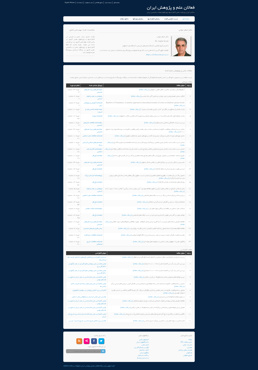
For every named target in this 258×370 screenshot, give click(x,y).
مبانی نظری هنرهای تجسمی (93, 228)
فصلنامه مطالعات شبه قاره (93, 235)
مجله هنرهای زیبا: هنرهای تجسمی (93, 91)
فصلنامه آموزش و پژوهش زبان (93, 104)
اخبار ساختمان (144, 350)
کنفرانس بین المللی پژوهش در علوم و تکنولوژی (89, 290)
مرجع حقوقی (187, 355)
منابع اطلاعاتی (99, 2)
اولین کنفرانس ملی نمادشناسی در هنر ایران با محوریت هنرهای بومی (87, 278)
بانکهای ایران (144, 352)
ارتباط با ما (80, 2)
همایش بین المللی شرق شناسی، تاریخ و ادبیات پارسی (87, 320)
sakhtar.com (67, 365)
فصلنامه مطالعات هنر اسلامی (92, 135)
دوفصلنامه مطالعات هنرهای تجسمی (92, 124)
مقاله (190, 339)
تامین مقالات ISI (186, 342)
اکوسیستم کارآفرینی (141, 347)
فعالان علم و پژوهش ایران (171, 7)
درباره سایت (108, 2)
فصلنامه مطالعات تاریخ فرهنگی (94, 243)
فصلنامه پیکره (97, 116)
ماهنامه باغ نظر (97, 155)
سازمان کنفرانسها (154, 19)
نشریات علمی (187, 344)
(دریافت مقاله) (144, 89)
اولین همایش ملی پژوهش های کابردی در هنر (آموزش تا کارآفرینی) (87, 265)
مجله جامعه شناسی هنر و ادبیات (93, 110)
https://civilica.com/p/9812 (157, 54)
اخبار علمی (145, 344)
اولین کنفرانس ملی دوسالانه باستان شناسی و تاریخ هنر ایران (87, 315)
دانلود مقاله (124, 19)
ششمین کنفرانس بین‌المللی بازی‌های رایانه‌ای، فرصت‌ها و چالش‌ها (87, 258)
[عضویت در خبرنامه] (103, 351)
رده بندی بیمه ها (143, 358)
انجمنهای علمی (144, 339)
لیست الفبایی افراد (171, 19)
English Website (70, 2)
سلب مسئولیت (89, 2)
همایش (189, 347)
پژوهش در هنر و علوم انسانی (94, 97)
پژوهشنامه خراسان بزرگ (93, 175)
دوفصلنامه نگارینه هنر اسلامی (94, 150)
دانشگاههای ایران (142, 342)
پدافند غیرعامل (143, 355)
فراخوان (189, 352)
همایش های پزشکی (185, 350)
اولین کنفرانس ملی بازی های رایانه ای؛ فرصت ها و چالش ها (88, 285)
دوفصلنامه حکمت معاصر (93, 208)
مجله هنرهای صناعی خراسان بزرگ (92, 143)
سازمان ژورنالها (138, 19)
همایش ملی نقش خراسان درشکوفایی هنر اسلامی (89, 296)
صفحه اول (116, 2)
